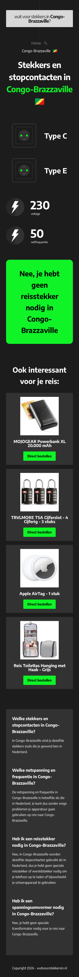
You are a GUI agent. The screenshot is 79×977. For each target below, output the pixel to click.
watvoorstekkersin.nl (52, 968)
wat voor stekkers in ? (39, 19)
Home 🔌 (39, 43)
